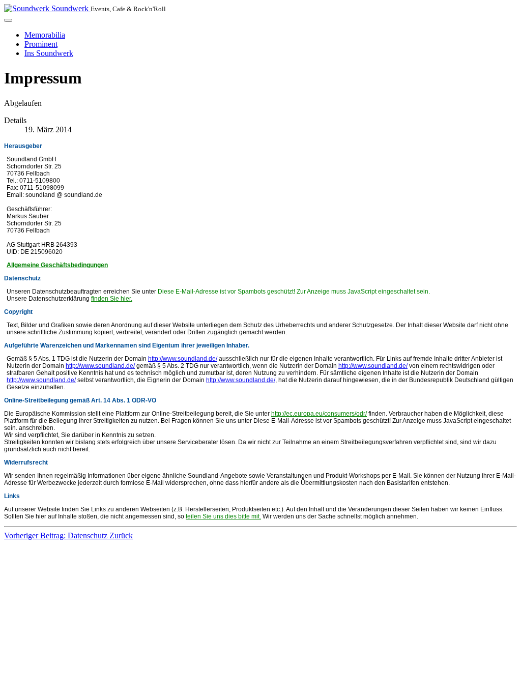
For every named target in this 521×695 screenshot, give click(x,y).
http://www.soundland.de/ (182, 358)
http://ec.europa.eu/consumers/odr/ (319, 413)
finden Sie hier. (111, 298)
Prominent (40, 44)
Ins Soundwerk (48, 53)
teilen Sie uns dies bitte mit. (223, 516)
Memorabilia (44, 35)
